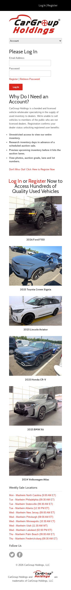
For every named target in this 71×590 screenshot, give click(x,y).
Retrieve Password (30, 79)
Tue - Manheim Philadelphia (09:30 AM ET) (31, 499)
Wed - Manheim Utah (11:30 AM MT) (28, 525)
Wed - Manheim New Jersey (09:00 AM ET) (32, 512)
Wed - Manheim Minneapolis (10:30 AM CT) (32, 521)
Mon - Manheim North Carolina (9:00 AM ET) (32, 495)
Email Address (16, 58)
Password (14, 68)
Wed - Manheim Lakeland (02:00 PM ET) (30, 530)
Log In (42, 5)
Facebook (20, 555)
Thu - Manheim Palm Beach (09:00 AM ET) (32, 534)
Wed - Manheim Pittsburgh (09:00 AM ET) (31, 517)
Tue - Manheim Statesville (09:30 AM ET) (31, 504)
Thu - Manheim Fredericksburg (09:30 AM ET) (33, 538)
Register (52, 5)
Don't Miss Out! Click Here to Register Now (32, 169)
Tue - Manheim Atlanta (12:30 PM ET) (29, 508)
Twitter (12, 555)
